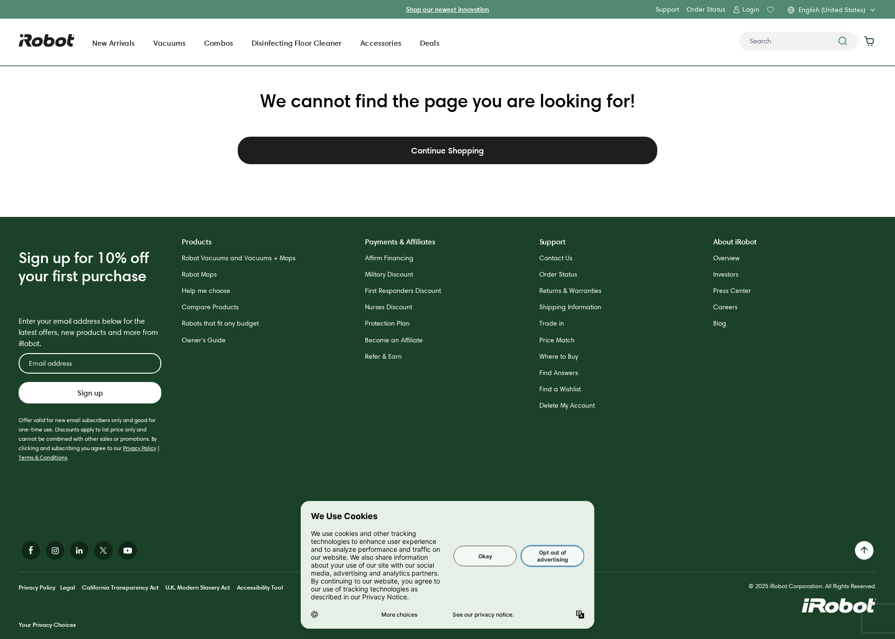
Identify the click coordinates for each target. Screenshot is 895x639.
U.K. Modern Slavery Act (197, 587)
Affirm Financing (389, 258)
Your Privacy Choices (47, 624)
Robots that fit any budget (220, 323)
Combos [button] (218, 43)
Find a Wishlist (560, 389)
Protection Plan (387, 323)
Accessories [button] (380, 43)
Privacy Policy (139, 448)
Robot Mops (199, 274)
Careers (725, 307)
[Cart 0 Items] (871, 41)
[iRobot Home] (47, 40)
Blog (719, 323)
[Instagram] (55, 550)
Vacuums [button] (169, 43)
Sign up (90, 392)
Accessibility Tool (260, 587)
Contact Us (555, 258)
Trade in (551, 323)
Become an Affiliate (394, 340)
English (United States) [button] (832, 10)
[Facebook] (30, 550)
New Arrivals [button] (113, 43)
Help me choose (206, 290)
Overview (726, 258)
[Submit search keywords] (842, 41)
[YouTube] (127, 550)
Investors (725, 274)
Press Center (732, 290)
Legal (67, 587)
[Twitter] (103, 550)
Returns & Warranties (570, 290)
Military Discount (389, 274)
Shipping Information (570, 307)
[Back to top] (864, 550)
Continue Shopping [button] (447, 150)
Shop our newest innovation (447, 9)
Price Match (557, 340)
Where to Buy (558, 356)
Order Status (706, 9)
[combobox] (798, 41)
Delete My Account (567, 405)
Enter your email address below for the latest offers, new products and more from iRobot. (88, 332)
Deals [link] (430, 43)
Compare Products (210, 307)
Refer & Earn (383, 356)
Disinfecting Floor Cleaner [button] (297, 43)
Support (667, 9)
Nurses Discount (388, 307)
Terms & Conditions (43, 457)
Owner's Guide (204, 340)
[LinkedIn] (79, 550)
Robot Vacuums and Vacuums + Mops (239, 258)
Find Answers (558, 372)
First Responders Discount (403, 290)
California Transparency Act (120, 587)
